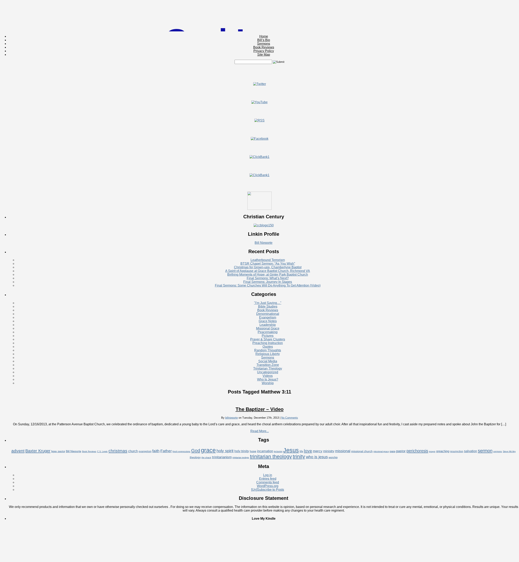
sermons (497, 451)
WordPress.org (267, 486)
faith (156, 451)
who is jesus (317, 457)
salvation (470, 451)
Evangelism (267, 317)
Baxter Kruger (37, 451)
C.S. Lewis (102, 451)
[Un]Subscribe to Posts (267, 489)
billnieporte (231, 417)
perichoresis (417, 451)
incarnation (265, 451)
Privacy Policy (263, 51)
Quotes (268, 346)
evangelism (145, 451)
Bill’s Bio (263, 40)
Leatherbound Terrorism (268, 260)
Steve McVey (509, 451)
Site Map (263, 54)
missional (342, 451)
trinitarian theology (271, 456)
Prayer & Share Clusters (267, 339)
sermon (485, 450)
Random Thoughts (267, 350)
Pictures (267, 335)
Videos (268, 376)
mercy (317, 451)
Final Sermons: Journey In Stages (267, 282)
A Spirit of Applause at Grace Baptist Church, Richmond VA (267, 271)
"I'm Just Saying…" (267, 303)
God (195, 450)
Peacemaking (268, 332)
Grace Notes (268, 321)
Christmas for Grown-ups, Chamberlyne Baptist (267, 267)
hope (253, 451)
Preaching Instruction (267, 343)
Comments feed (267, 482)
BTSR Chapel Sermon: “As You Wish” (267, 263)
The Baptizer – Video (260, 409)
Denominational (267, 314)
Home (263, 36)
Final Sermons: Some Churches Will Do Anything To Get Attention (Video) (268, 285)
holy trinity (241, 451)
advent (18, 450)
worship (333, 457)
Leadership (268, 324)
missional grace (381, 451)
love (308, 450)
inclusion (278, 451)
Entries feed (267, 478)
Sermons (263, 43)
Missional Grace (267, 328)
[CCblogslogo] (264, 225)
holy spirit (225, 451)
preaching (442, 451)
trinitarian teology (241, 457)
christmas (117, 450)
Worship (268, 383)
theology (195, 457)
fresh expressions (181, 451)
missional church (362, 451)
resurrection (456, 451)
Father (166, 451)
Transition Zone (267, 365)
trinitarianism (222, 457)
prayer (432, 451)
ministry (328, 451)
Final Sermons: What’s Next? (268, 278)
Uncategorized (267, 372)
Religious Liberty (267, 354)
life (301, 451)
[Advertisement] (259, 73)
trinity (299, 456)
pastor (401, 451)
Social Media (267, 361)
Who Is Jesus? (267, 379)
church (133, 451)
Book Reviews (263, 47)
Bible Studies (267, 306)
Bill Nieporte (263, 242)
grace (208, 450)
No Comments (289, 417)
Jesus (291, 450)
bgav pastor (58, 451)
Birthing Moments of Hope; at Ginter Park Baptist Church (267, 274)
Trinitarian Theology (267, 368)
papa (392, 451)
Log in (267, 475)
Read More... (259, 431)
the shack (206, 457)
